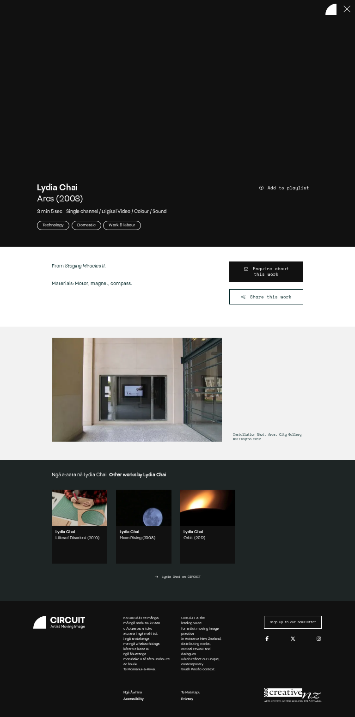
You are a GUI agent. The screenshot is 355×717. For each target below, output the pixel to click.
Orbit (188, 538)
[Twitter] (293, 639)
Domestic (86, 225)
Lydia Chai (57, 188)
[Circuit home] (62, 622)
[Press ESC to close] (347, 9)
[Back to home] (331, 9)
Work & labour (122, 225)
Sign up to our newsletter (293, 622)
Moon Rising (130, 538)
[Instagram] (319, 639)
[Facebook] (267, 639)
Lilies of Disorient (70, 538)
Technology (53, 225)
